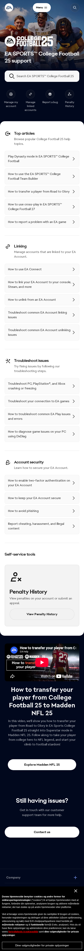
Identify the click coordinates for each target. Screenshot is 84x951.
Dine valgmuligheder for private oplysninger (42, 945)
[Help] (9, 7)
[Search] (74, 7)
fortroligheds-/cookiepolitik (23, 931)
